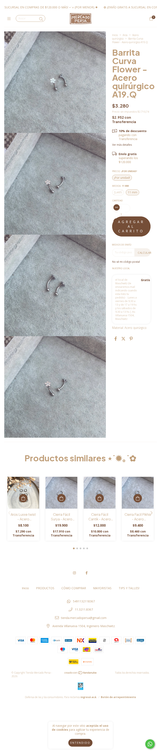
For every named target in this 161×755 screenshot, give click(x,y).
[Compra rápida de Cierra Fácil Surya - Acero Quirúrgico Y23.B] (61, 498)
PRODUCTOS (45, 588)
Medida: (120, 185)
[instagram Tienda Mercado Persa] (74, 573)
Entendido (80, 743)
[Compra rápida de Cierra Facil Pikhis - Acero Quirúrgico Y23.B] (138, 498)
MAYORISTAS (102, 588)
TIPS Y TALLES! (129, 588)
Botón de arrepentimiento (118, 697)
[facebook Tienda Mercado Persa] (86, 573)
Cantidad (117, 200)
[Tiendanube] (80, 673)
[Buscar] (41, 19)
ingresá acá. (88, 697)
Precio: (124, 171)
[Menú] (10, 18)
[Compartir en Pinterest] (131, 338)
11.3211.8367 (84, 609)
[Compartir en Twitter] (123, 338)
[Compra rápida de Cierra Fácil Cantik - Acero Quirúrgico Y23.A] (99, 498)
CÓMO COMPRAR (73, 588)
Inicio (115, 35)
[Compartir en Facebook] (115, 338)
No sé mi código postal (126, 262)
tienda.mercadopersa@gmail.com (83, 618)
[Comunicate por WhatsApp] (150, 744)
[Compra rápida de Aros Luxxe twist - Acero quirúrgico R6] (23, 498)
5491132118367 (84, 601)
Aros (125, 35)
